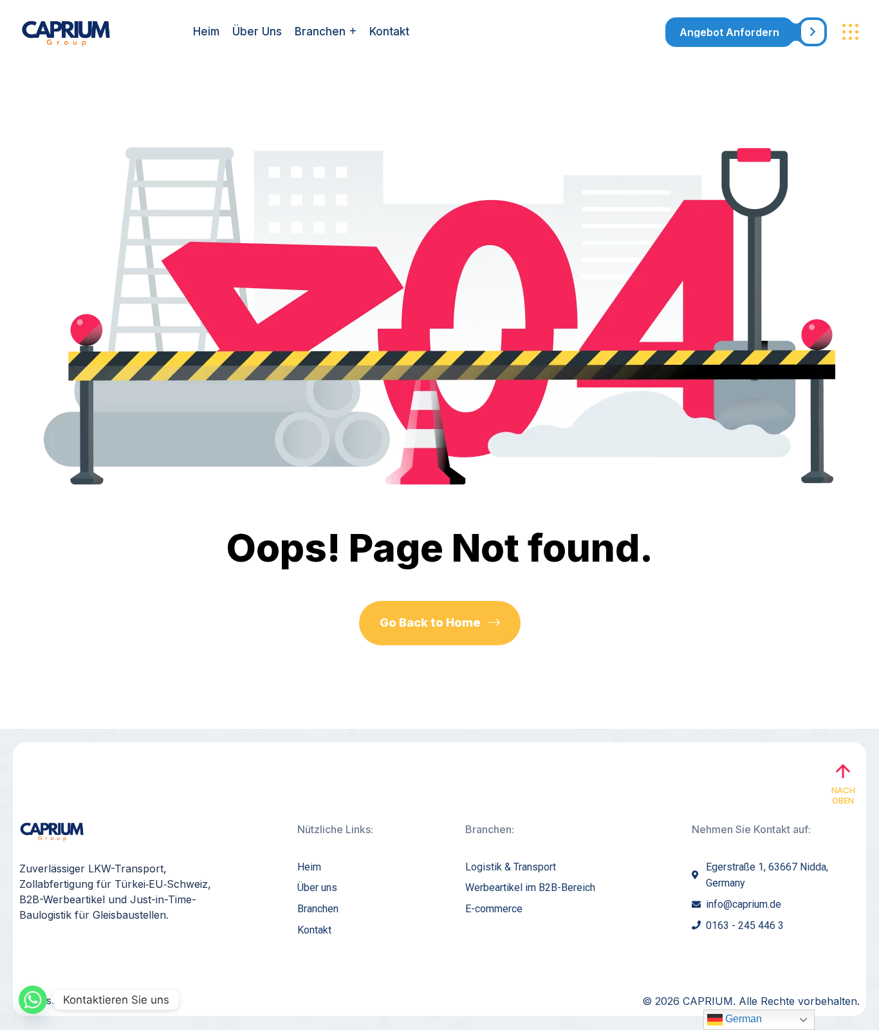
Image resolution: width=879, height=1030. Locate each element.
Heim (206, 31)
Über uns (257, 31)
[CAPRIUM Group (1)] (91, 32)
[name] (746, 32)
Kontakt (389, 31)
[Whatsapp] (33, 1000)
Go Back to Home (431, 622)
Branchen (320, 31)
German (742, 1018)
